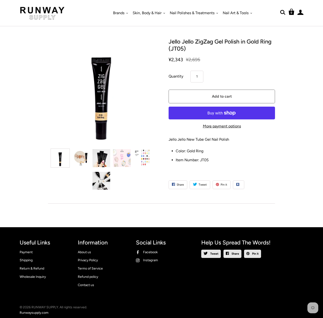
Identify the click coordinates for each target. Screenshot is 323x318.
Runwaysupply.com (34, 313)
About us (84, 252)
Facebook (150, 252)
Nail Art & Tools (236, 13)
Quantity (176, 76)
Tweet (214, 253)
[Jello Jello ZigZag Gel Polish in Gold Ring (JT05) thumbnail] (60, 158)
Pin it (255, 253)
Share (235, 253)
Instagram (150, 260)
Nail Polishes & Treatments (192, 13)
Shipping (26, 260)
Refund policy (88, 277)
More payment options (222, 126)
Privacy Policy (88, 260)
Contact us (86, 285)
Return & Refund (32, 268)
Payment (26, 252)
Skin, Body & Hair (147, 13)
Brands (118, 13)
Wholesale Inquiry (33, 277)
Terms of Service (90, 268)
